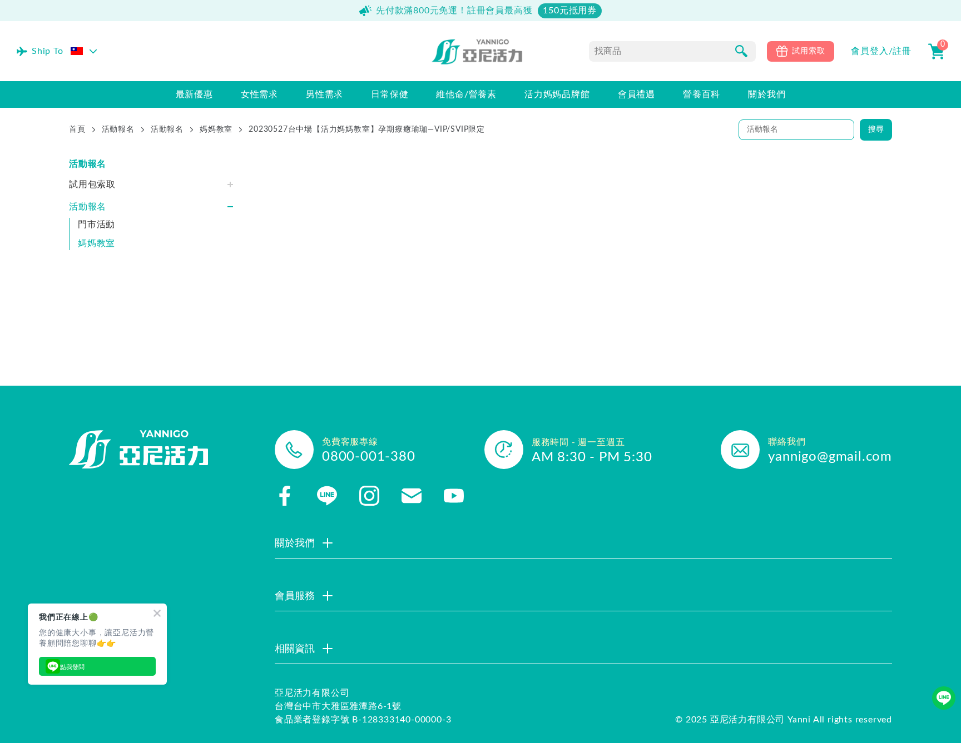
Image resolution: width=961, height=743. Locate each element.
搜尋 (876, 129)
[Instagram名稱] (369, 496)
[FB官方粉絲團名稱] (285, 496)
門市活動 (96, 224)
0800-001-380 (368, 456)
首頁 (77, 129)
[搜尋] (741, 51)
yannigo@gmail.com (830, 456)
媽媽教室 (216, 129)
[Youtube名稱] (454, 496)
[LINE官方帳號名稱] (327, 496)
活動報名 (118, 129)
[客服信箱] (412, 496)
